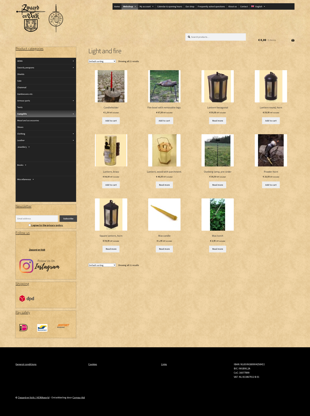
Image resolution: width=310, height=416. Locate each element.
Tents (20, 107)
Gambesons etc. (25, 94)
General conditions (26, 364)
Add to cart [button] (111, 120)
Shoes (20, 127)
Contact (244, 6)
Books (20, 165)
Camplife (22, 113)
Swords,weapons (25, 67)
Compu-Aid (78, 397)
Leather (21, 140)
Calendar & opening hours (169, 6)
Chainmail (21, 87)
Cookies (92, 364)
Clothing (21, 133)
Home (117, 6)
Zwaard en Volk (37, 249)
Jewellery (22, 146)
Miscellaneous (24, 179)
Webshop (128, 6)
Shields (20, 74)
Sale (19, 80)
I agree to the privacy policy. (47, 225)
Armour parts (23, 100)
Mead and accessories (28, 120)
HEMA (20, 61)
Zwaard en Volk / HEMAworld (33, 397)
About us (232, 6)
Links (164, 364)
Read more (217, 120)
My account (145, 6)
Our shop (190, 6)
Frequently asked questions (211, 6)
